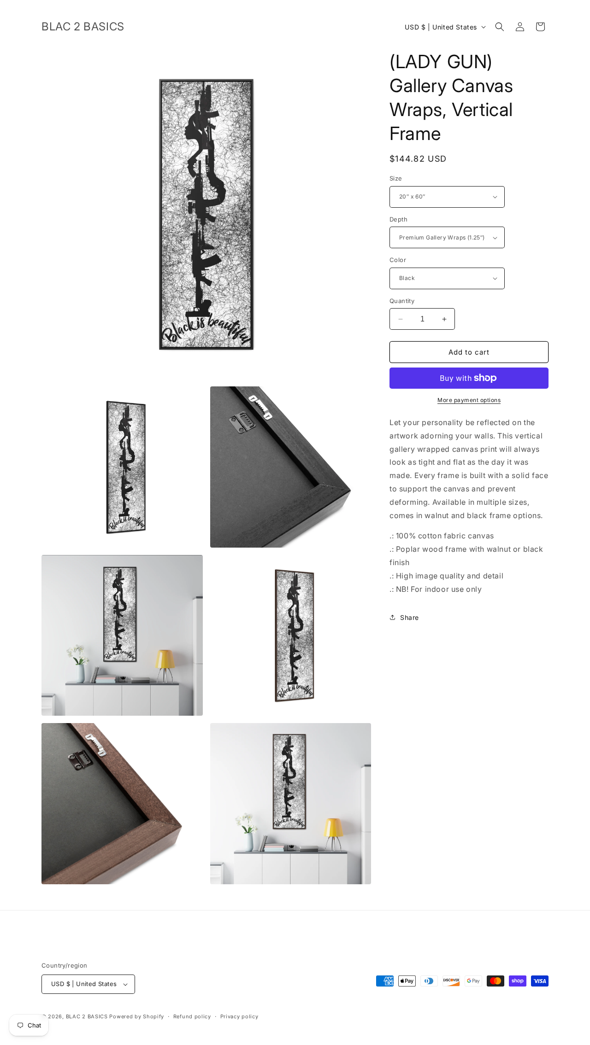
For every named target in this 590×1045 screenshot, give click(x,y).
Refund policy (192, 1016)
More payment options (469, 400)
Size (395, 178)
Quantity (401, 300)
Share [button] (409, 617)
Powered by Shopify (136, 1016)
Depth (398, 219)
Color (397, 259)
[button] (500, 27)
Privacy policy (239, 1016)
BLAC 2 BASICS (87, 1016)
